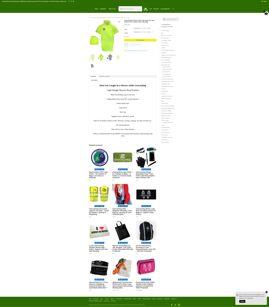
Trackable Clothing (165, 127)
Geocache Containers (166, 62)
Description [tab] (93, 76)
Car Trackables (164, 42)
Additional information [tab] (104, 76)
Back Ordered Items (146, 298)
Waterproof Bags (165, 142)
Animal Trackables (165, 30)
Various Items (164, 139)
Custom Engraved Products (167, 50)
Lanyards (163, 93)
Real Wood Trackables (166, 110)
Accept (242, 301)
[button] (119, 22)
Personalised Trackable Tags (167, 108)
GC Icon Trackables (165, 60)
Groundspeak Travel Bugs (167, 86)
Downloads (163, 52)
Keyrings (163, 88)
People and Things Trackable (167, 106)
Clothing (94, 17)
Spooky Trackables (165, 118)
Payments (156, 8)
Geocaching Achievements (167, 79)
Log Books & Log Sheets (166, 96)
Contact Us (112, 298)
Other (162, 101)
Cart (150, 8)
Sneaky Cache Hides (166, 115)
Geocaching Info (119, 298)
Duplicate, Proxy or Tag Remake (168, 55)
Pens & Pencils (164, 103)
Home (96, 8)
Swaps (162, 125)
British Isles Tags (165, 38)
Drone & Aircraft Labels (167, 122)
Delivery (134, 298)
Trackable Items (164, 129)
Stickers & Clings (165, 120)
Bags (162, 33)
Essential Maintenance (166, 57)
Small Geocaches (166, 76)
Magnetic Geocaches (166, 98)
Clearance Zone (165, 45)
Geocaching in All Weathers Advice (95, 300)
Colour (126, 33)
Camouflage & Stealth (166, 40)
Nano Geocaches (166, 74)
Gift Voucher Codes (165, 84)
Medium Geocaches (166, 69)
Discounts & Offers (127, 298)
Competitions (173, 298)
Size (126, 29)
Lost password (95, 298)
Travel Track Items (165, 132)
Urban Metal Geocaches (166, 137)
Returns (101, 298)
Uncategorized (164, 134)
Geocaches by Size (165, 64)
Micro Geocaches (166, 71)
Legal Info (139, 298)
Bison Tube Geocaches (166, 35)
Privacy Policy (160, 298)
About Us (154, 298)
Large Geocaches (166, 66)
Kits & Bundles (144, 50)
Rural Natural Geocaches (167, 113)
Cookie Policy (166, 298)
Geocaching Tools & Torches (167, 81)
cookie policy (250, 298)
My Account (112, 8)
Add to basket (135, 44)
